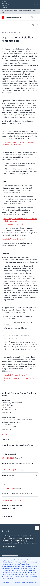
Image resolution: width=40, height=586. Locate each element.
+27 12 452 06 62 (8, 488)
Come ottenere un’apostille (13, 224)
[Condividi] (37, 24)
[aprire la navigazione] (37, 17)
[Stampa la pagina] (33, 24)
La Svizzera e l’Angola (13, 17)
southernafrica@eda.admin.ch (13, 470)
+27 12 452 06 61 (8, 458)
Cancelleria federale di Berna (12, 239)
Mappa (4, 434)
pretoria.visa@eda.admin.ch (12, 500)
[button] (37, 528)
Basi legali (10, 578)
